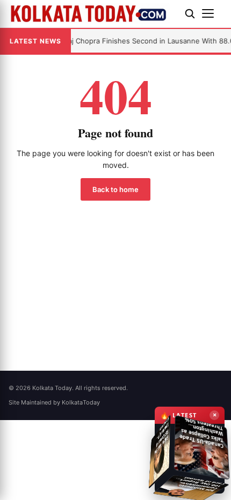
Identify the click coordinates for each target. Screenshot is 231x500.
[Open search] (189, 13)
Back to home (115, 189)
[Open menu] (212, 13)
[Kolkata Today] (92, 13)
